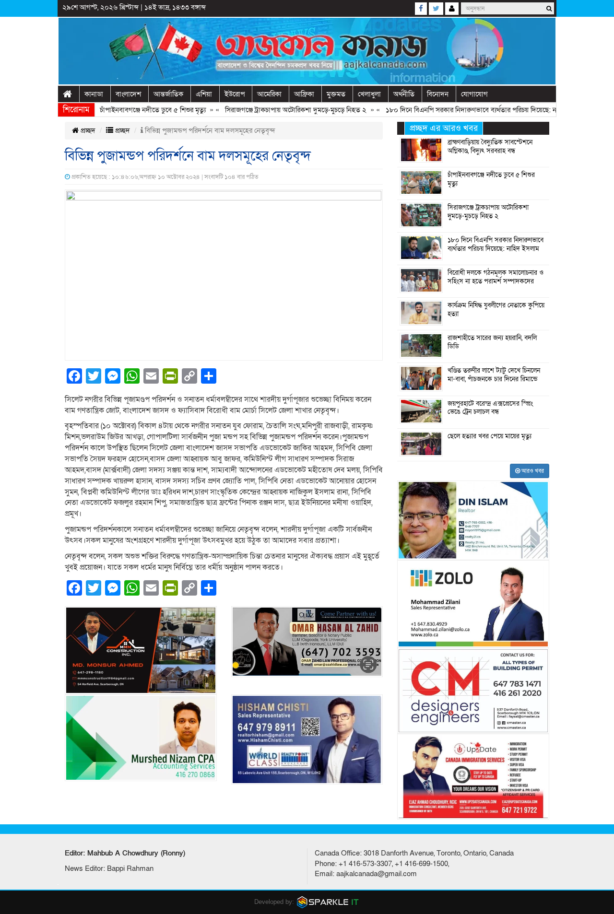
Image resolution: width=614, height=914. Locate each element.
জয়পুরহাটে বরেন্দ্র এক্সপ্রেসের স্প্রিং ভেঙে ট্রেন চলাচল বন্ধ (490, 408)
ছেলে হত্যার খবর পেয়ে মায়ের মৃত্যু (489, 436)
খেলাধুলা (369, 94)
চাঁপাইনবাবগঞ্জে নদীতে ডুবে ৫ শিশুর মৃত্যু (134, 110)
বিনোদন (438, 94)
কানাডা (93, 94)
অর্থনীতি (403, 94)
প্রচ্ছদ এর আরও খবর (444, 128)
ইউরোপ (234, 94)
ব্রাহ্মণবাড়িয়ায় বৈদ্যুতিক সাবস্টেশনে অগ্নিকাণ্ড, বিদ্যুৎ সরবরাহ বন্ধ (490, 146)
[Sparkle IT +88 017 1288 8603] (328, 901)
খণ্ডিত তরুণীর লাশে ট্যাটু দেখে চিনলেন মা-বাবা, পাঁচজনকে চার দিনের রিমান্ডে (494, 375)
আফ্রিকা (304, 94)
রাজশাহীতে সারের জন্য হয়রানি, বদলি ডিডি (492, 342)
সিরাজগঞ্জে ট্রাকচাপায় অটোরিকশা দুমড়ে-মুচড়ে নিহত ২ (276, 110)
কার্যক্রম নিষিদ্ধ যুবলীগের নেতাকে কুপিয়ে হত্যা (496, 309)
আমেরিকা (269, 94)
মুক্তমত (336, 94)
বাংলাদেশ (128, 94)
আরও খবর (532, 471)
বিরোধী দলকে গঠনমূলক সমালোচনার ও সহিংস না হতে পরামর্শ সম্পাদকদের (495, 277)
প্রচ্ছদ (87, 130)
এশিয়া (204, 94)
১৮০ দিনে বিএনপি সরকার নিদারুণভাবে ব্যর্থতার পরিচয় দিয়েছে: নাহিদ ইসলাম (467, 110)
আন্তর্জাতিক (168, 94)
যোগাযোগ (474, 94)
